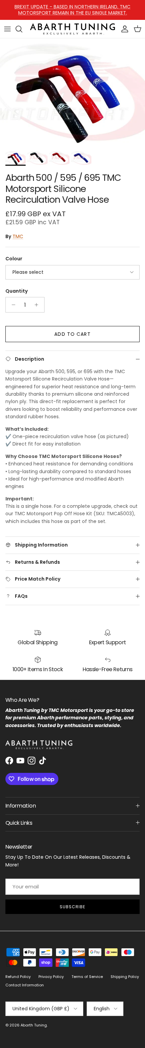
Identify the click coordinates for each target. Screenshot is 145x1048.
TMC (17, 236)
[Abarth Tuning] (72, 29)
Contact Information (24, 985)
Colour (13, 259)
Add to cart (72, 334)
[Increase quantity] (38, 304)
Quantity (16, 291)
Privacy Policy (51, 976)
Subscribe (72, 907)
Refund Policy (18, 976)
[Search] (22, 29)
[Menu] (7, 29)
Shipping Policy (125, 976)
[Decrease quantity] (12, 304)
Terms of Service (87, 976)
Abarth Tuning (34, 1025)
